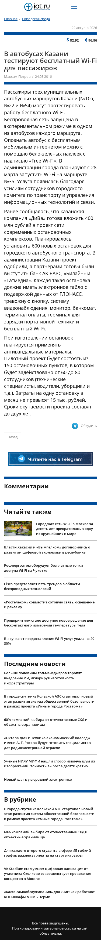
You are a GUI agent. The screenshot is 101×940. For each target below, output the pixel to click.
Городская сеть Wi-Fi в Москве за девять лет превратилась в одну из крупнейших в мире (64, 528)
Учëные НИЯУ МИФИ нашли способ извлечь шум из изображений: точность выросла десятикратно (49, 764)
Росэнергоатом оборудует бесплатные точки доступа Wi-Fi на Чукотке (43, 568)
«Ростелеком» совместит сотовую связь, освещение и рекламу (49, 605)
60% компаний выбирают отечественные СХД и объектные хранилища (46, 722)
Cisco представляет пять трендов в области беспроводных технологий (42, 586)
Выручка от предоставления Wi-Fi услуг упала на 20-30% (49, 641)
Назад (13, 436)
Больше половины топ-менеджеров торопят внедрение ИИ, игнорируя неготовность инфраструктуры (43, 677)
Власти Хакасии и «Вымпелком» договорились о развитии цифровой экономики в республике (47, 550)
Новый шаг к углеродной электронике (38, 779)
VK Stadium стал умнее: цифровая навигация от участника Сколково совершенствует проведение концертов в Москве (47, 873)
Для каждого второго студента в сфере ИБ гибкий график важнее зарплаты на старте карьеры (47, 853)
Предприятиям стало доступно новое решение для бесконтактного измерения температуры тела (48, 623)
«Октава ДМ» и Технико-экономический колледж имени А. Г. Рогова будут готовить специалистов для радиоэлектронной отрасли (47, 742)
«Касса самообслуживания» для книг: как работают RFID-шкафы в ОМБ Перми (49, 894)
